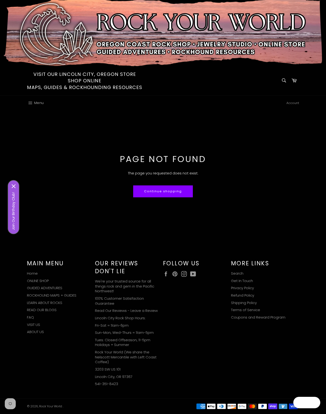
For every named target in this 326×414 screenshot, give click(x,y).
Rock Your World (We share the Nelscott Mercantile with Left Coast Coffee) (126, 357)
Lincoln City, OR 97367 (113, 376)
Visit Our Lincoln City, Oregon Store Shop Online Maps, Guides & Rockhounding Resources (84, 81)
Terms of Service (245, 309)
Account (292, 103)
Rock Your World (51, 406)
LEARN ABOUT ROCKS (44, 302)
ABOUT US (35, 331)
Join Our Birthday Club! (13, 211)
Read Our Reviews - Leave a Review (126, 310)
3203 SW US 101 (108, 369)
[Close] (14, 186)
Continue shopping (163, 191)
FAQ (30, 317)
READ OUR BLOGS (42, 309)
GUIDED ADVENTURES (44, 287)
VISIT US (33, 324)
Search (237, 273)
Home (32, 273)
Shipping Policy (244, 302)
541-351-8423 (106, 383)
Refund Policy (242, 295)
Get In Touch (242, 280)
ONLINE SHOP (38, 280)
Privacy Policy (242, 287)
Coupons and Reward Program (258, 317)
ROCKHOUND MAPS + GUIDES (51, 295)
